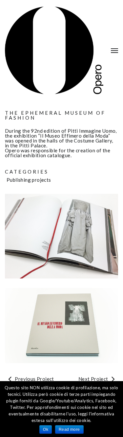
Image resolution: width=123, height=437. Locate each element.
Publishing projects (29, 179)
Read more (69, 429)
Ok (45, 429)
